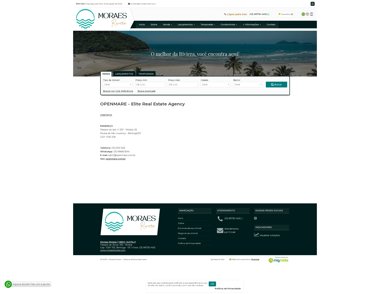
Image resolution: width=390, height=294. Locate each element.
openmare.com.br (116, 159)
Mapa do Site (218, 259)
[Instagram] (313, 4)
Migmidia (277, 260)
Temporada (206, 24)
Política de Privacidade (189, 243)
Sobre (154, 24)
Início (142, 24)
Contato (271, 24)
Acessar (255, 259)
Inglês (307, 14)
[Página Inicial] (101, 28)
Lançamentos (185, 24)
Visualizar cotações (269, 235)
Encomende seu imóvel (189, 228)
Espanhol (311, 14)
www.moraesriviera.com (113, 250)
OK (212, 284)
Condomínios (228, 24)
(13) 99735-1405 (258, 14)
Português (303, 14)
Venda (166, 24)
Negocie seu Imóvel (188, 233)
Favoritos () (287, 14)
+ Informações (251, 24)
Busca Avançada (146, 91)
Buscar (278, 84)
